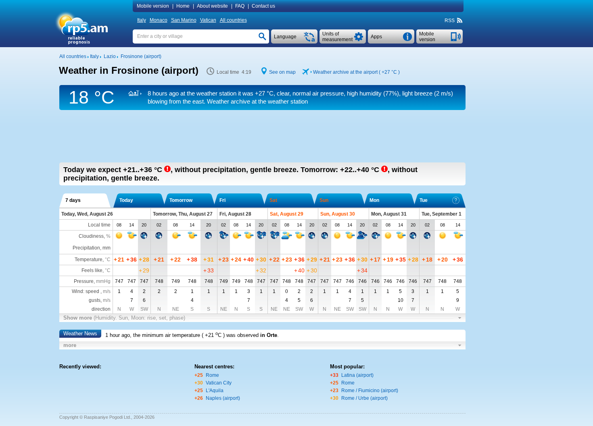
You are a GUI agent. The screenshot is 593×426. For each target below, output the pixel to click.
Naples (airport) (223, 398)
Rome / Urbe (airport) (364, 398)
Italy (141, 20)
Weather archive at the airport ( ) (356, 72)
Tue (424, 200)
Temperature (88, 259)
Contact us (263, 6)
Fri (222, 200)
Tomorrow (180, 200)
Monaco (158, 20)
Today (126, 200)
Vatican (208, 20)
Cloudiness (91, 236)
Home (183, 6)
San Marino (183, 20)
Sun (323, 200)
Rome (212, 375)
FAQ (239, 6)
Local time (99, 225)
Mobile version (153, 6)
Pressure (84, 281)
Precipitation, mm (92, 248)
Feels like (91, 270)
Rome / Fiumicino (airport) (369, 390)
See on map (282, 72)
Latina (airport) (357, 375)
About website (212, 6)
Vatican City (219, 383)
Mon (374, 200)
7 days (73, 200)
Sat (273, 200)
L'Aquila (214, 390)
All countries (233, 20)
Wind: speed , (91, 291)
